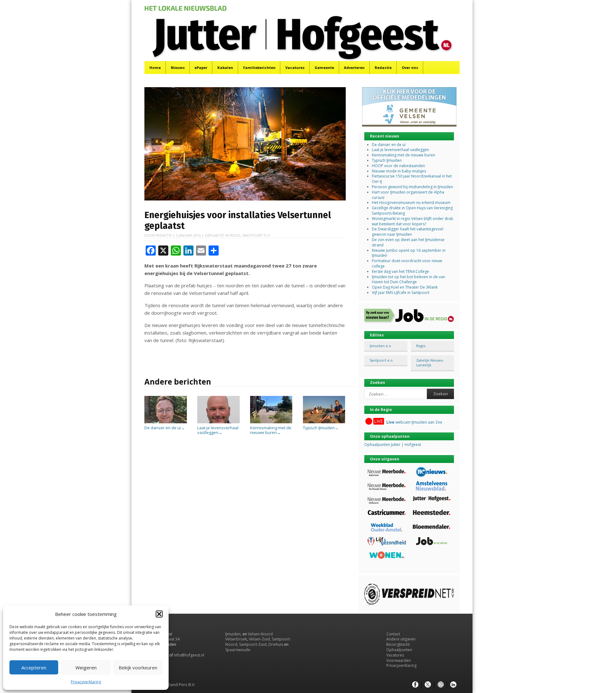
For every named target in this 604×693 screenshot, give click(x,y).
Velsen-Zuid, (260, 639)
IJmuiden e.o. (381, 345)
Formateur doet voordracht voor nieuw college (407, 263)
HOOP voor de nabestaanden (398, 165)
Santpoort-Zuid (252, 644)
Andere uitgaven (401, 639)
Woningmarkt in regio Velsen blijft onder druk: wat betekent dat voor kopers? (413, 221)
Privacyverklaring (86, 682)
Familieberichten (259, 67)
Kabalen (225, 67)
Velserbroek (236, 639)
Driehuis (275, 644)
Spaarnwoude (237, 649)
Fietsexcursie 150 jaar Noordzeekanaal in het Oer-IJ (412, 178)
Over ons (410, 67)
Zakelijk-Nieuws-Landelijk (430, 362)
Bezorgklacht (398, 644)
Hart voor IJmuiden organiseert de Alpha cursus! (408, 194)
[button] (159, 614)
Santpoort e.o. (256, 235)
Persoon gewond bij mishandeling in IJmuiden (412, 186)
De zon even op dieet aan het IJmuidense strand (408, 242)
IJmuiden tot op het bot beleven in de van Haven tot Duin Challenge (408, 279)
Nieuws (178, 67)
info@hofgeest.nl (189, 655)
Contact (393, 634)
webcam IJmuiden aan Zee (414, 422)
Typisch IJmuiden (321, 428)
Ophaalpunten (399, 649)
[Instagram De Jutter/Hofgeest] (441, 684)
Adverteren (354, 67)
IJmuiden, (233, 634)
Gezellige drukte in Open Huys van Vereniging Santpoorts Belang (412, 210)
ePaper (200, 67)
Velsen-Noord (260, 634)
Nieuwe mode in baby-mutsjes (399, 171)
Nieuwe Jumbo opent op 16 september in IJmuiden (408, 253)
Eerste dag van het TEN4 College (400, 271)
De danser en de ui (164, 428)
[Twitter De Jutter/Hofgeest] (428, 684)
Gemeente (324, 67)
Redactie (383, 67)
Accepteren (33, 667)
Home (155, 67)
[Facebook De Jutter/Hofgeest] (415, 684)
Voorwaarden (398, 660)
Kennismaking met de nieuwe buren (270, 430)
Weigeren (86, 667)
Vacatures (295, 67)
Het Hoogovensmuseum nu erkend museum (411, 202)
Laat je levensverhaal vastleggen (217, 430)
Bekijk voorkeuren (138, 667)
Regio (235, 235)
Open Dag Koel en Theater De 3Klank (405, 287)
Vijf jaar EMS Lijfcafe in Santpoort (400, 292)
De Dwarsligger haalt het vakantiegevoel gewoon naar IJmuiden (407, 231)
